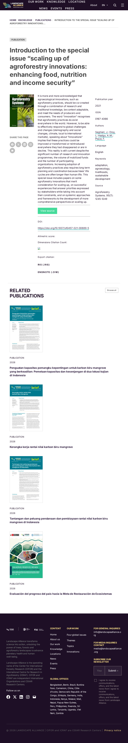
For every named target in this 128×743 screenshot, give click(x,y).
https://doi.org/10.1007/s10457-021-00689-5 (63, 228)
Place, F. (100, 138)
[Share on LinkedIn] (24, 144)
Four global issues (76, 634)
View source (47, 210)
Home (53, 634)
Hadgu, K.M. (105, 135)
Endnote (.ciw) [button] (49, 272)
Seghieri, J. (101, 132)
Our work (55, 644)
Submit (112, 670)
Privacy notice (112, 730)
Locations (55, 653)
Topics (70, 646)
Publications (43, 20)
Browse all (111, 290)
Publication (18, 39)
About (93, 5)
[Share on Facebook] (12, 144)
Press (53, 668)
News (53, 658)
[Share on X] (18, 144)
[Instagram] (30, 144)
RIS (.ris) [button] (44, 264)
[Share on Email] (12, 150)
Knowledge (25, 20)
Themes (71, 640)
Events (53, 663)
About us (55, 639)
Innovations (73, 651)
